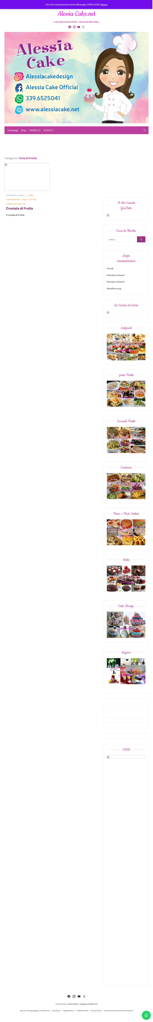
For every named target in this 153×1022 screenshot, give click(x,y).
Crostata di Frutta (19, 208)
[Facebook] (70, 27)
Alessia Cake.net (76, 13)
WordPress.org (114, 288)
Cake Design (13, 199)
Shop (23, 130)
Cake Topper (29, 199)
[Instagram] (74, 27)
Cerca (141, 239)
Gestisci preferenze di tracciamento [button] (118, 1010)
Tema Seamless (61, 1004)
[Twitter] (83, 27)
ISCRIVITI (48, 130)
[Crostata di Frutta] (27, 177)
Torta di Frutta (15, 204)
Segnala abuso (68, 1010)
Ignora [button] (104, 4)
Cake (31, 195)
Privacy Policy (96, 1010)
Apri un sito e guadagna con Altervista (35, 1010)
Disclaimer (56, 1010)
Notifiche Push (82, 1010)
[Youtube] (79, 27)
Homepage (12, 130)
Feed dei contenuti (115, 275)
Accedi (110, 268)
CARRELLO (34, 130)
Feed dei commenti (115, 281)
